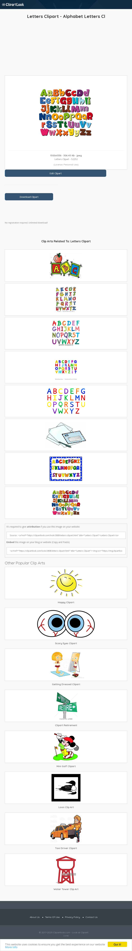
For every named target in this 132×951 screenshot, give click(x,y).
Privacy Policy (72, 917)
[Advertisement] (66, 47)
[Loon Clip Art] (66, 788)
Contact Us (91, 917)
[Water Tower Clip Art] (66, 870)
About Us (35, 917)
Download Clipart (29, 196)
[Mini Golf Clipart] (66, 747)
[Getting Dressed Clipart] (66, 665)
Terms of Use (52, 917)
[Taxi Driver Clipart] (66, 829)
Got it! (117, 944)
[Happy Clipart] (66, 583)
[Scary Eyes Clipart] (66, 624)
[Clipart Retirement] (66, 706)
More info (11, 947)
